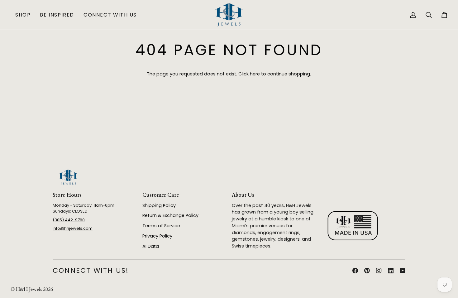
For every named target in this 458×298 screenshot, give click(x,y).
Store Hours (67, 195)
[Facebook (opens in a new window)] (355, 270)
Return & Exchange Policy (170, 215)
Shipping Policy (159, 205)
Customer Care (160, 195)
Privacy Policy (157, 236)
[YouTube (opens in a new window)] (402, 270)
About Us (243, 195)
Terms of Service (161, 226)
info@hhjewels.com (73, 228)
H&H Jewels (29, 289)
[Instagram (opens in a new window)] (379, 270)
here (255, 74)
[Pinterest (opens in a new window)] (367, 270)
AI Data (150, 246)
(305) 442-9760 (69, 220)
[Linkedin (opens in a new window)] (391, 270)
